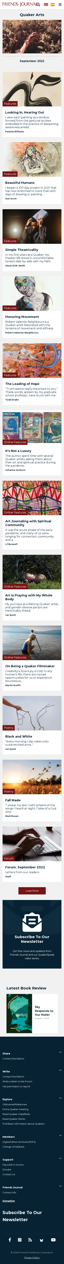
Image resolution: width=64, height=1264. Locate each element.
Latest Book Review (26, 988)
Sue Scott (11, 198)
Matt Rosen (12, 816)
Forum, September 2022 (25, 867)
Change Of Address (13, 1146)
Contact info (9, 1192)
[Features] (32, 89)
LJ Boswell (11, 544)
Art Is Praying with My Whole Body (28, 597)
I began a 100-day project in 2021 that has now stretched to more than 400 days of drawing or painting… (30, 191)
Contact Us (9, 1174)
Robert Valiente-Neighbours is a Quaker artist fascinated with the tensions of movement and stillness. (29, 325)
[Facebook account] (10, 1239)
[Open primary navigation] (59, 4)
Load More (32, 890)
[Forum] (32, 843)
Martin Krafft (12, 685)
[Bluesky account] (41, 1239)
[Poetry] (32, 713)
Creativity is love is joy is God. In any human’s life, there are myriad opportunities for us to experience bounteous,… (28, 676)
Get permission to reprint (16, 1086)
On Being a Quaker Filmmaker (30, 666)
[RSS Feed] (30, 1239)
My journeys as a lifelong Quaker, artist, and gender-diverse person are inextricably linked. (32, 607)
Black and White (18, 736)
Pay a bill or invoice (13, 1164)
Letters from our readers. (22, 872)
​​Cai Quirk (10, 615)
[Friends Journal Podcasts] (20, 1239)
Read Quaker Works (14, 1118)
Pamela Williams (14, 131)
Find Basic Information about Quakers (23, 1123)
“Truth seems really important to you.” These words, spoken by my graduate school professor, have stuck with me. (31, 392)
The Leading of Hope (22, 384)
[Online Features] (32, 427)
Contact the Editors (13, 1058)
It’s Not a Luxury (18, 451)
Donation (9, 1200)
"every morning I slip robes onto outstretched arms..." (27, 743)
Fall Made (13, 800)
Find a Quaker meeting (15, 1109)
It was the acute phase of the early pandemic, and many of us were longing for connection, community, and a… (29, 534)
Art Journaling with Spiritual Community (28, 523)
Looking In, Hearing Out (24, 112)
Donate (7, 1169)
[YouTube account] (53, 1239)
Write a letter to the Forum (17, 1081)
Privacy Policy (32, 1257)
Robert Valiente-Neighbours (21, 332)
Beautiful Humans (19, 183)
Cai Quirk (10, 749)
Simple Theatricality (21, 250)
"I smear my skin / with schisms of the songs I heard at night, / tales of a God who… (30, 808)
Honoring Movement (22, 317)
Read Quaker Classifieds (16, 1114)
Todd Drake (12, 399)
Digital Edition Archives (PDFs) (19, 1141)
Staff (8, 876)
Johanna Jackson (15, 470)
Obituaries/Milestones (15, 1104)
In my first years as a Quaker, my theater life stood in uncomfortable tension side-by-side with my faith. (29, 258)
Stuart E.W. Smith (15, 265)
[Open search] (38, 4)
